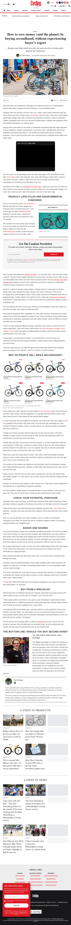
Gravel (55, 10)
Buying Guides (36, 10)
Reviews (25, 10)
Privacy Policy (22, 912)
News (9, 10)
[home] (4, 10)
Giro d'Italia (20, 879)
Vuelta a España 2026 (42, 16)
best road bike (28, 204)
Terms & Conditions (14, 913)
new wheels (58, 508)
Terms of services (28, 259)
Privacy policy (51, 902)
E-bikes (6, 582)
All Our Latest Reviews (51, 875)
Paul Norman (26, 55)
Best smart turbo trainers (35, 882)
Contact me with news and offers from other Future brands (16, 901)
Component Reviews (51, 882)
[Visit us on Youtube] (65, 3)
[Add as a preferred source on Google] (35, 912)
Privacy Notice (57, 259)
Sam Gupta (11, 177)
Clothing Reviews (51, 885)
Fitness (46, 10)
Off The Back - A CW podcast (62, 16)
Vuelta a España (20, 882)
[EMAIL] (15, 683)
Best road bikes (35, 875)
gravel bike (34, 115)
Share (7, 100)
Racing (16, 10)
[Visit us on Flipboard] (67, 3)
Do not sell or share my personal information (42, 905)
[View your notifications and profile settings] (14, 4)
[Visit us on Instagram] (57, 3)
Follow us (55, 100)
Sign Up (16, 905)
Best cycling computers (35, 885)
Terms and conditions (37, 902)
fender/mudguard (9, 231)
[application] (35, 156)
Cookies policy (63, 902)
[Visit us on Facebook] (62, 3)
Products (35, 31)
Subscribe (62, 6)
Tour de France (46, 411)
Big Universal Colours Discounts (20, 16)
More (63, 10)
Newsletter (64, 100)
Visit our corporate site (57, 919)
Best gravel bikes (35, 879)
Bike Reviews (51, 879)
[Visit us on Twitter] (60, 3)
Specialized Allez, (25, 211)
